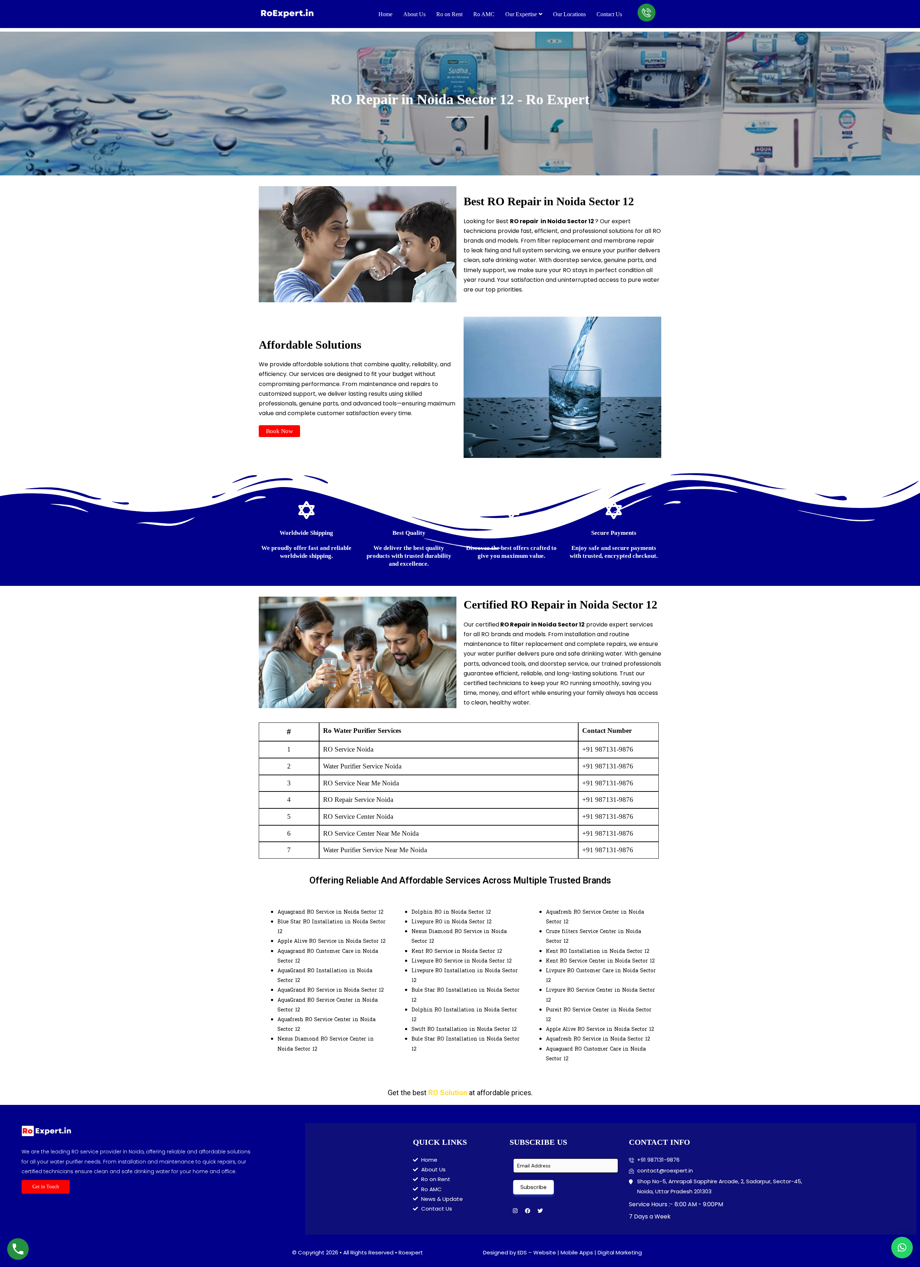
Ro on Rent (449, 14)
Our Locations (569, 14)
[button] (279, 431)
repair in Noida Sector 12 (557, 221)
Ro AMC (483, 14)
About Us (414, 14)
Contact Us (609, 14)
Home (385, 14)
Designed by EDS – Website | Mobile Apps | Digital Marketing (562, 1252)
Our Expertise (521, 14)
